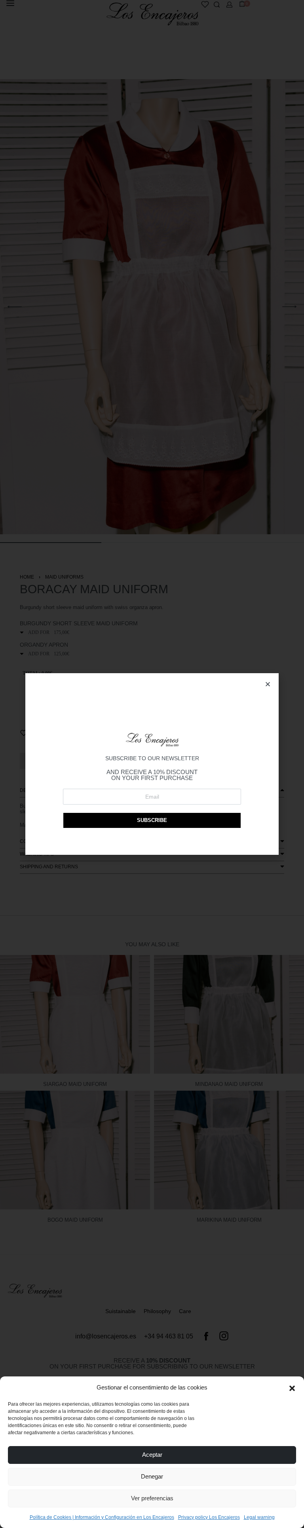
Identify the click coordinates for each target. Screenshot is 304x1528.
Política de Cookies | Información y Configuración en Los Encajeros (102, 1517)
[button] (292, 1387)
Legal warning (259, 1517)
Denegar (152, 1476)
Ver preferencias (152, 1498)
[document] (152, 764)
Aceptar (152, 1454)
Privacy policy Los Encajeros (209, 1517)
